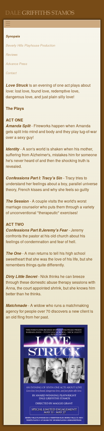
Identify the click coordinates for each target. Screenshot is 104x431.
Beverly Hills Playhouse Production (30, 45)
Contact (11, 73)
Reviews (12, 54)
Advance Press (16, 63)
